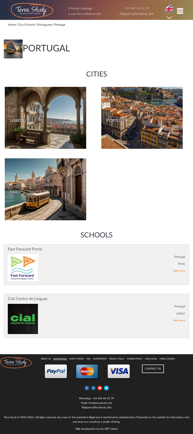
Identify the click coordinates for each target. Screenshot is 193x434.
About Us (46, 359)
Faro (15, 192)
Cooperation (100, 359)
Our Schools (60, 359)
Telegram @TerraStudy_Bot (136, 13)
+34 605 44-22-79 (137, 8)
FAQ (88, 359)
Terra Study (10, 417)
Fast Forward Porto (25, 249)
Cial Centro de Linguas (27, 299)
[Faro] (45, 189)
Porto (113, 121)
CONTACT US (153, 369)
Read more (179, 271)
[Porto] (142, 118)
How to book (76, 359)
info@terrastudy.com (100, 403)
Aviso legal (151, 359)
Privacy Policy (116, 359)
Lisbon (17, 121)
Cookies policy (134, 359)
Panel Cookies (167, 359)
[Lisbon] (45, 118)
